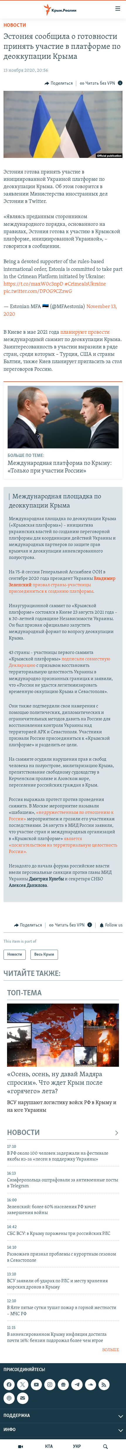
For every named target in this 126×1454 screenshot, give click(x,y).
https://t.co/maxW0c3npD (33, 284)
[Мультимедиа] (20, 1446)
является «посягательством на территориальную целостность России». (63, 845)
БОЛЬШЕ (110, 1350)
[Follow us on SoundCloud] (90, 1384)
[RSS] (104, 1384)
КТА (49, 1446)
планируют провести (85, 332)
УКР (77, 1446)
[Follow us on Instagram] (49, 1384)
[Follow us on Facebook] (9, 1384)
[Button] (59, 83)
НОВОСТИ (23, 1133)
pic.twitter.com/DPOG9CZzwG (38, 291)
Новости (15, 25)
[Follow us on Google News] (63, 1384)
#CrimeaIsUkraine (85, 284)
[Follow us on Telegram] (76, 1384)
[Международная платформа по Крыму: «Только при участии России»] (63, 417)
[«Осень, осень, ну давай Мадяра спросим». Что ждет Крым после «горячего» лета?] (63, 1035)
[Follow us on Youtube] (36, 1384)
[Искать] (105, 1446)
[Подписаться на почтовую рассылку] (22, 1398)
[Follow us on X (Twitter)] (22, 1384)
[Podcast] (9, 1398)
